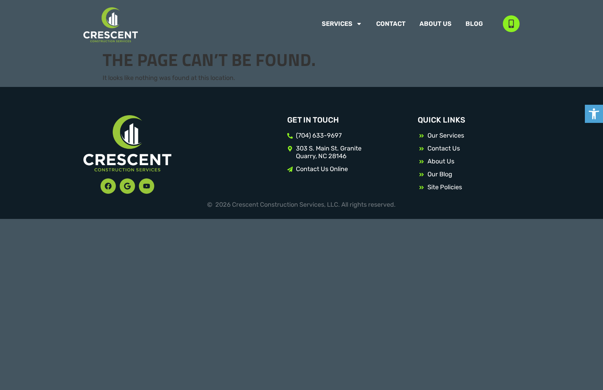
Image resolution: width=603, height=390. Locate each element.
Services (337, 24)
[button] (594, 114)
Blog (474, 24)
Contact (390, 24)
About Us (435, 24)
